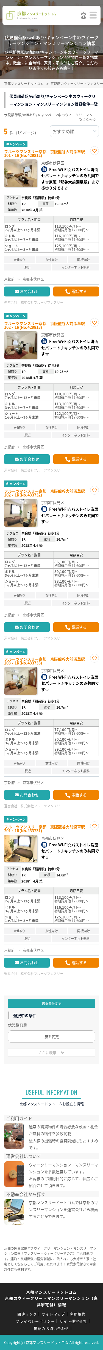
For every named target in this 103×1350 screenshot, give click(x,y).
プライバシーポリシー (35, 1321)
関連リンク (27, 1314)
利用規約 (78, 1314)
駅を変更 (51, 1036)
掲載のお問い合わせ (51, 1328)
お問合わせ (29, 291)
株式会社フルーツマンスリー (42, 302)
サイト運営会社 (73, 1321)
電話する (79, 291)
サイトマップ (53, 1314)
